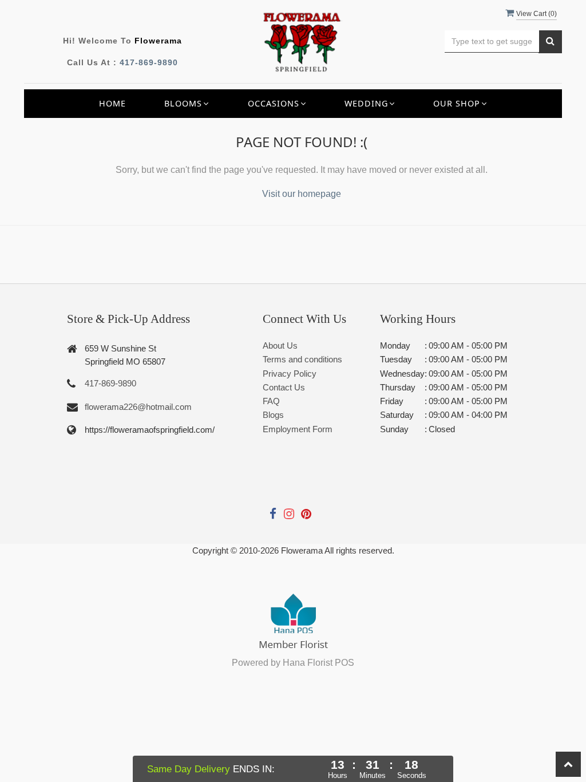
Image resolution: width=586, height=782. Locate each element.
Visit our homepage (301, 194)
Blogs (273, 415)
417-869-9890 (149, 62)
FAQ (271, 401)
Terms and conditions (302, 359)
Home (112, 103)
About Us (280, 345)
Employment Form (297, 429)
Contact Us (284, 387)
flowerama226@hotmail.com (138, 407)
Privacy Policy (289, 373)
